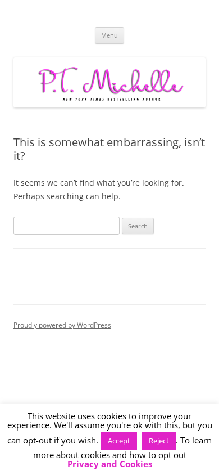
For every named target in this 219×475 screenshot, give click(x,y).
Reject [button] (159, 441)
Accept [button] (119, 441)
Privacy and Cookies (109, 464)
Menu (109, 35)
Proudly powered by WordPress (62, 325)
